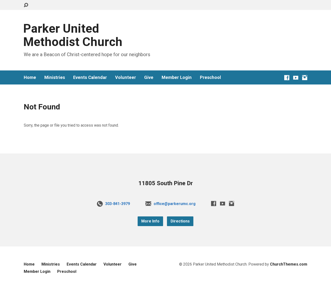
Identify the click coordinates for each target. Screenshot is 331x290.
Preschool (210, 77)
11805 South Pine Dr (165, 183)
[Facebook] (286, 77)
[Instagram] (304, 77)
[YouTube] (295, 77)
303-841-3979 (117, 203)
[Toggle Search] (26, 5)
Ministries (54, 77)
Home (30, 77)
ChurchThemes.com (288, 264)
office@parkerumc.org (175, 203)
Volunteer (125, 77)
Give (148, 77)
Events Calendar (90, 77)
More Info (150, 221)
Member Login (177, 77)
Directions (180, 221)
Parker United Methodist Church (72, 35)
